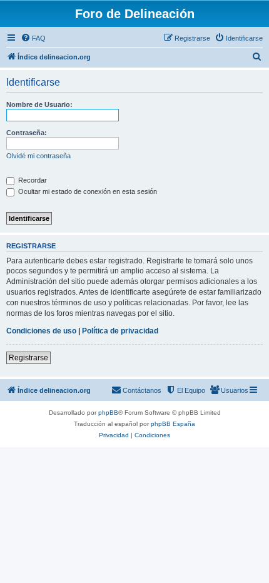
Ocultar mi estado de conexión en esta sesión (86, 191)
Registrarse (28, 357)
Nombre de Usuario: (39, 104)
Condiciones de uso (41, 331)
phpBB (108, 412)
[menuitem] (33, 38)
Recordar (31, 180)
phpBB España (173, 423)
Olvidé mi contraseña (38, 156)
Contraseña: (26, 132)
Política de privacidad (120, 331)
